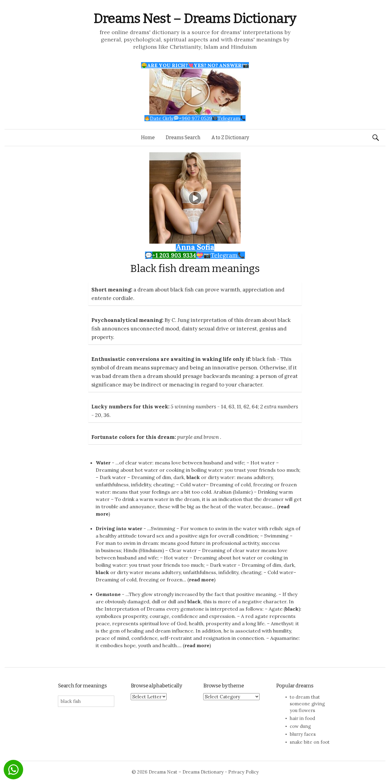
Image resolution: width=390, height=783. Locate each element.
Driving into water (119, 528)
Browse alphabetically (156, 685)
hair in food (302, 718)
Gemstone (108, 594)
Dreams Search (183, 137)
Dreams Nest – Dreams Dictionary (195, 18)
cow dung (300, 726)
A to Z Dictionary (230, 137)
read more (201, 580)
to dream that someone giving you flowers (307, 703)
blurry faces (303, 734)
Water (103, 463)
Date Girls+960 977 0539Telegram (195, 118)
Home (148, 137)
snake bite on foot (310, 742)
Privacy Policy (243, 772)
